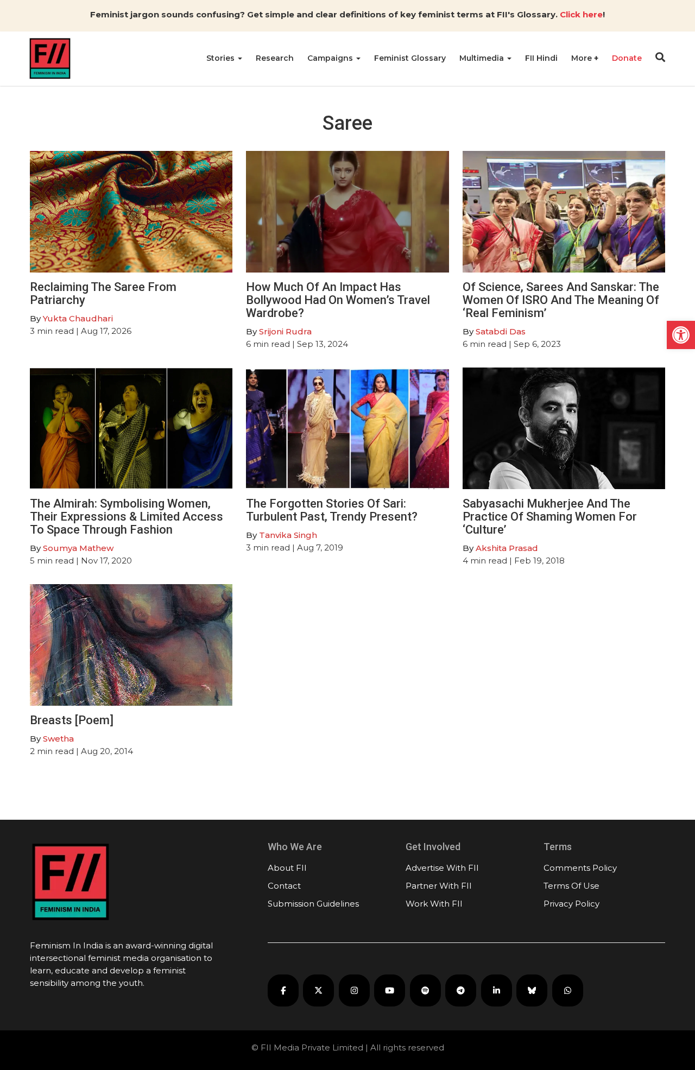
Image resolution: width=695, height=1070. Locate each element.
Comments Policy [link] (580, 868)
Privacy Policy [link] (571, 903)
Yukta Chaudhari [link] (78, 318)
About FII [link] (287, 868)
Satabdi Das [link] (501, 331)
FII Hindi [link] (541, 58)
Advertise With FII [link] (442, 868)
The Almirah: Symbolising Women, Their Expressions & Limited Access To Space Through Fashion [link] (126, 516)
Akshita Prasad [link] (507, 548)
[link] (681, 335)
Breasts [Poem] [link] (71, 720)
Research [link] (275, 58)
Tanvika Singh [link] (288, 535)
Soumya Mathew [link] (78, 548)
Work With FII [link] (434, 903)
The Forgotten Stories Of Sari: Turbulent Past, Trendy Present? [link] (332, 510)
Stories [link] (221, 58)
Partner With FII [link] (439, 886)
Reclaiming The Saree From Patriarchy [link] (103, 293)
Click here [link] (581, 14)
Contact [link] (284, 886)
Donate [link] (627, 58)
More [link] (582, 58)
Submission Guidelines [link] (313, 903)
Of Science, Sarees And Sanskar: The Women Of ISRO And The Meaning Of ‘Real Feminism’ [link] (561, 300)
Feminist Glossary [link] (410, 58)
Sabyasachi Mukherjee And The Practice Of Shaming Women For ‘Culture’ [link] (550, 516)
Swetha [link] (58, 738)
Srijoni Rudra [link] (285, 331)
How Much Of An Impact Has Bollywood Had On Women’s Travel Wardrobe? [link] (338, 300)
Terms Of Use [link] (571, 886)
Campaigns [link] (331, 58)
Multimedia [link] (482, 58)
